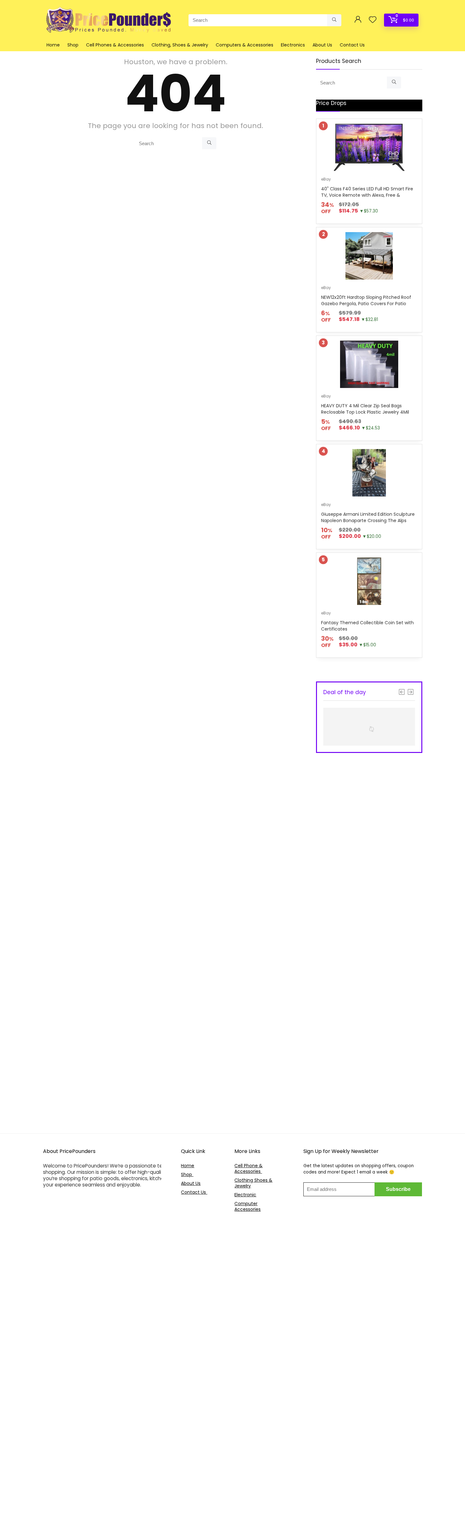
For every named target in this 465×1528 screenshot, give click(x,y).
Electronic (245, 1195)
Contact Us (352, 45)
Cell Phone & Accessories (248, 1168)
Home (53, 45)
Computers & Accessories (244, 45)
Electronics (293, 45)
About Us (322, 45)
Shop (72, 45)
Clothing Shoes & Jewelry (253, 1183)
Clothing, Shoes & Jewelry (180, 45)
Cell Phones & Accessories (115, 45)
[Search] (334, 20)
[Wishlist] (372, 20)
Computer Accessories (247, 1206)
